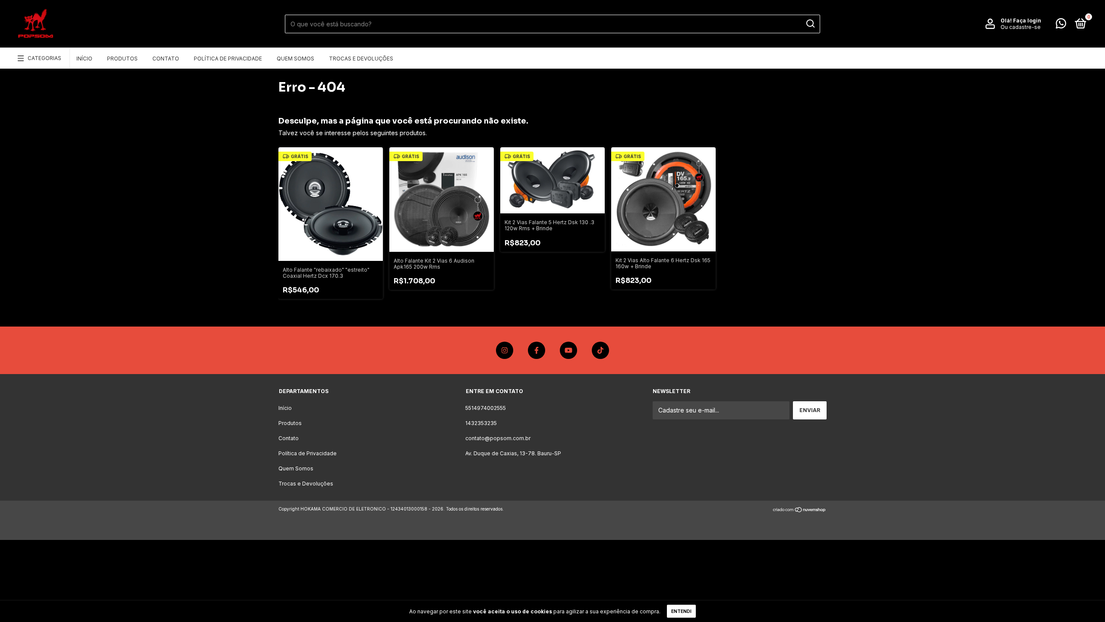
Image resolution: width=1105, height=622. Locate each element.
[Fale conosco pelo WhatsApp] (1060, 25)
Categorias (44, 58)
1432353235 (481, 423)
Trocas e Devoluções (361, 58)
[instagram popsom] (504, 350)
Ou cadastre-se (1021, 27)
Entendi (681, 611)
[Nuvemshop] (800, 510)
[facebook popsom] (536, 350)
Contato (165, 58)
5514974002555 (485, 408)
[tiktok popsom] (600, 350)
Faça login (1027, 20)
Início (84, 58)
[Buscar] (810, 24)
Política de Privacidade (228, 58)
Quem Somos (295, 58)
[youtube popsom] (568, 350)
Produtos (122, 58)
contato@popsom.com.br (497, 438)
